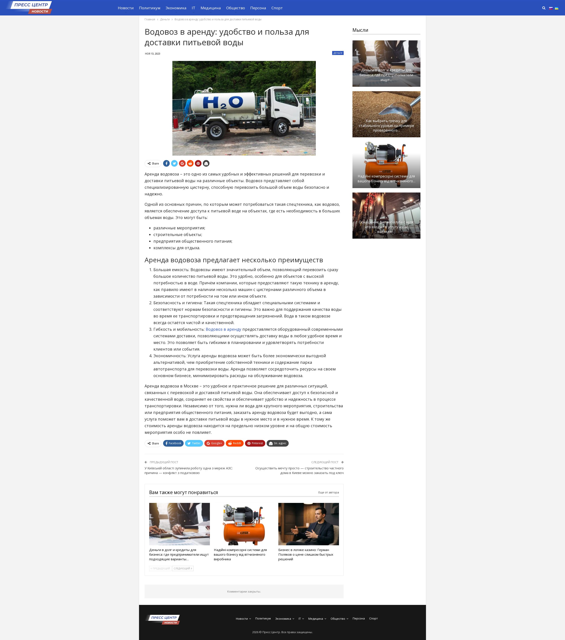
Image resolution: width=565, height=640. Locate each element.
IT (193, 7)
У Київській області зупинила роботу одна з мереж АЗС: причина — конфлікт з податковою (189, 470)
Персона (258, 7)
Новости (126, 7)
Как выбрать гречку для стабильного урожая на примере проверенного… (386, 126)
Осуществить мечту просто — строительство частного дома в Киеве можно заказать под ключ (299, 470)
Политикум (149, 7)
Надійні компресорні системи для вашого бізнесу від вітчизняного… (386, 178)
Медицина (211, 7)
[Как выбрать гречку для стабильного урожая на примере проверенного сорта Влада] (386, 114)
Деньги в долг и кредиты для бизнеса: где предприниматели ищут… (386, 75)
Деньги (337, 53)
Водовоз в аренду (223, 329)
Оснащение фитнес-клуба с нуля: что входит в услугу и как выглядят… (386, 227)
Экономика (176, 7)
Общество (235, 7)
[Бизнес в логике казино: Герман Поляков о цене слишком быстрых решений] (308, 524)
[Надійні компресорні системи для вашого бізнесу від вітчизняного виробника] (244, 524)
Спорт (277, 7)
